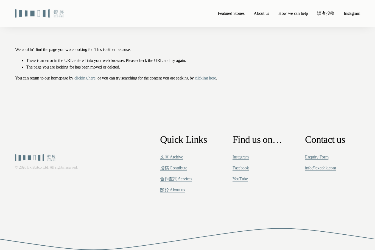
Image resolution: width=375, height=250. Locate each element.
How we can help (293, 13)
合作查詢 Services (176, 179)
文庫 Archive (171, 157)
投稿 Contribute (173, 168)
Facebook (241, 168)
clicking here (85, 78)
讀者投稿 (325, 13)
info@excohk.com (320, 168)
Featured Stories (231, 13)
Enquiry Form (316, 157)
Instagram (352, 13)
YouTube (240, 179)
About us (261, 13)
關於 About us (172, 190)
